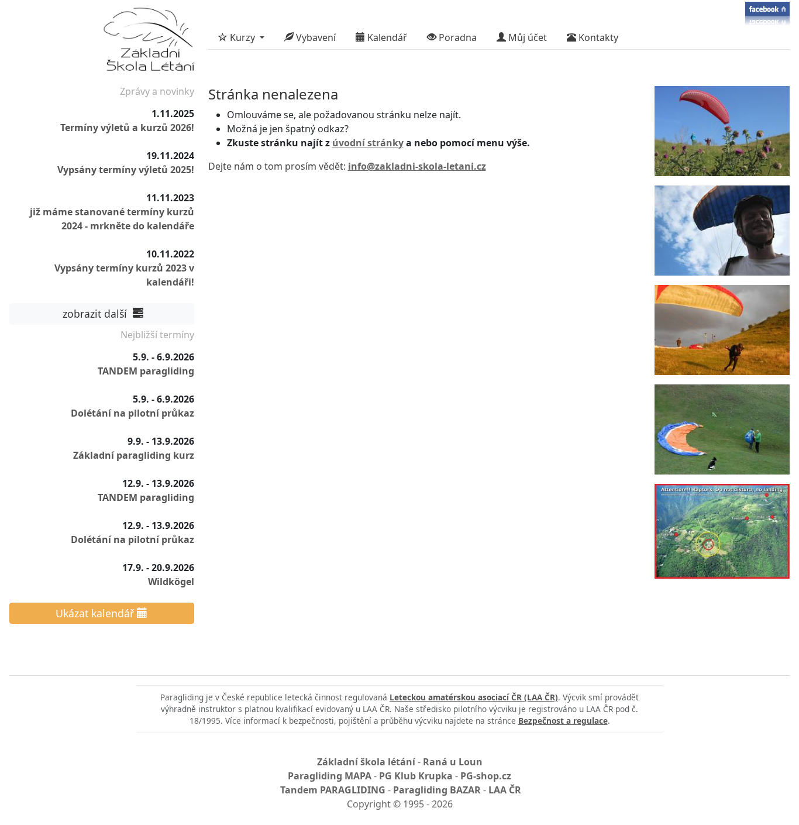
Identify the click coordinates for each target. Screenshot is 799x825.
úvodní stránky (368, 142)
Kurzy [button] (242, 37)
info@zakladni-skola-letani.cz (417, 166)
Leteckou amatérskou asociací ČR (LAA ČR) (474, 697)
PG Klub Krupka (416, 775)
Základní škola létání (366, 761)
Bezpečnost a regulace (563, 720)
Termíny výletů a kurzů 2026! (127, 127)
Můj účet (526, 37)
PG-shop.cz (485, 775)
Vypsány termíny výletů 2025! (125, 169)
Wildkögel (171, 581)
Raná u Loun (453, 761)
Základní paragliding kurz (133, 455)
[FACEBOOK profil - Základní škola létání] (767, 12)
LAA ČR (504, 789)
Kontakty (597, 37)
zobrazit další (96, 314)
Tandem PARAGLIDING (332, 789)
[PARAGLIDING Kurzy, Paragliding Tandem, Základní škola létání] (148, 42)
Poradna (456, 37)
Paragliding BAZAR (437, 789)
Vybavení (315, 37)
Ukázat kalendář (96, 613)
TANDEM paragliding (146, 371)
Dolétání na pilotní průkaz (132, 413)
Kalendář (386, 37)
